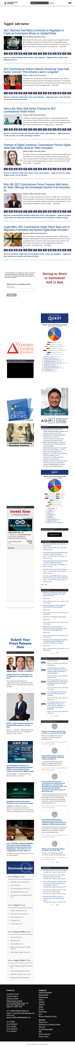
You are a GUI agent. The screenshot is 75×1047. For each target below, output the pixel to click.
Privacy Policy (44, 1036)
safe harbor (11, 60)
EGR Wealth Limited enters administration (55, 870)
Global (41, 1007)
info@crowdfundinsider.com (19, 1010)
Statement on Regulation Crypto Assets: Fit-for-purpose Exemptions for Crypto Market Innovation (54, 594)
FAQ (40, 1031)
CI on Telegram (11, 1031)
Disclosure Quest (12, 998)
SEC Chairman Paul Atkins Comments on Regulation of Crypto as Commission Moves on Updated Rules (34, 31)
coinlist (6, 218)
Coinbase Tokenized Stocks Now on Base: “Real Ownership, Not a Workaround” (55, 461)
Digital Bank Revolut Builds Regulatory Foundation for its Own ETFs (54, 436)
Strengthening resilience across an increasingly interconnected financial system (53, 898)
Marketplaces (43, 997)
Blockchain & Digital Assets (20, 97)
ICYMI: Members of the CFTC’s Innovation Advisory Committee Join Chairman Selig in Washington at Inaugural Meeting (57, 670)
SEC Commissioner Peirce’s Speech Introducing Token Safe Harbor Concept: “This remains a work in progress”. (36, 70)
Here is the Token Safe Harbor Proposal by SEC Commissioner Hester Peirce (30, 109)
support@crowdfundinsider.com (23, 1013)
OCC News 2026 (51, 548)
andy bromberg (66, 215)
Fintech (41, 1009)
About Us (42, 1027)
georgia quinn (13, 218)
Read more (46, 598)
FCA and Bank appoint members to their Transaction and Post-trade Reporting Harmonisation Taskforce (54, 883)
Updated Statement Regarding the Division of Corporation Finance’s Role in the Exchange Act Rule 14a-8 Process (55, 641)
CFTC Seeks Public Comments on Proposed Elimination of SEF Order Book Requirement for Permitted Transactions (57, 682)
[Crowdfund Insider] (10, 3)
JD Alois (43, 37)
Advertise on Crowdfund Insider (49, 1024)
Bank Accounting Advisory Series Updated (55, 569)
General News (43, 995)
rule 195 (61, 97)
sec (16, 60)
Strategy (41, 1002)
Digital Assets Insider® (14, 1001)
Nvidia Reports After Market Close (53, 429)
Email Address (11, 287)
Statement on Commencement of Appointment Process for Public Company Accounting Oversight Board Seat (55, 628)
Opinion (26, 57)
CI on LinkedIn (11, 1026)
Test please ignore (52, 661)
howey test (28, 218)
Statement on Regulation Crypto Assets (54, 617)
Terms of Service (44, 1034)
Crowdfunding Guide (45, 1029)
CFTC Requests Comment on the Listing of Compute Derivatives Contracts (57, 693)
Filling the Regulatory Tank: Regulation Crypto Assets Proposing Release (54, 606)
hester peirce (54, 97)
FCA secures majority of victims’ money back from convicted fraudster (54, 891)
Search (52, 3)
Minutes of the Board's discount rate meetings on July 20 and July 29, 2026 (54, 732)
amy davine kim (60, 173)
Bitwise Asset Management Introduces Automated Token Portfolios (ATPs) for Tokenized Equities (54, 444)
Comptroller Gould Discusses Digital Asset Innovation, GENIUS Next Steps (55, 553)
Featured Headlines (17, 57)
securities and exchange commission (17, 99)
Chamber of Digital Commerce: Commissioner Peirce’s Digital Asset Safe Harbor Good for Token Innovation (37, 146)
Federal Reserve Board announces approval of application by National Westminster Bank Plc (53, 757)
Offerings (42, 1004)
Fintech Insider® (12, 996)
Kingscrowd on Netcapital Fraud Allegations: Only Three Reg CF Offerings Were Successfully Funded (55, 453)
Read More (63, 46)
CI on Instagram (11, 1028)
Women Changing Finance (48, 1016)
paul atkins (54, 57)
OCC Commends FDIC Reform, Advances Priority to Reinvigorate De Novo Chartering (55, 577)
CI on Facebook (11, 1024)
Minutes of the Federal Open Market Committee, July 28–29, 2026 (53, 849)
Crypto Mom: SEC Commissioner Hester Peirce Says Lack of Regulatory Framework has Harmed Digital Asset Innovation (37, 228)
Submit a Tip (43, 1022)
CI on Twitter (10, 1021)
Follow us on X (54, 535)
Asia (40, 1014)
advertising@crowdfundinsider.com (18, 1017)
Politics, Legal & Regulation (37, 57)
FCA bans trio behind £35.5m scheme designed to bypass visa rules (54, 876)
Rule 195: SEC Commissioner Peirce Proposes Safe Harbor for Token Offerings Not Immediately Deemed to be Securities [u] (37, 187)
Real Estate (43, 1011)
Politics (41, 999)
